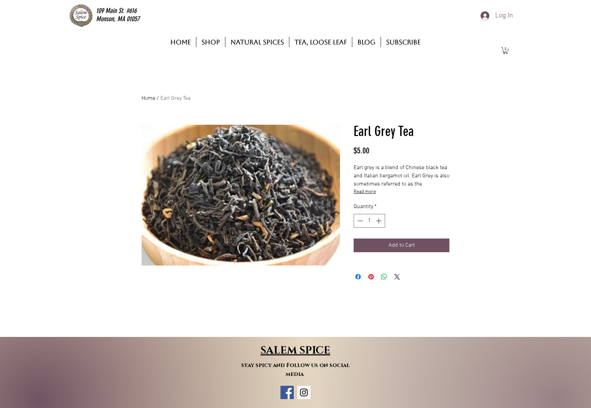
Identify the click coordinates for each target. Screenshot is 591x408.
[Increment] (379, 220)
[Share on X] (397, 277)
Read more (365, 192)
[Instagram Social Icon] (304, 392)
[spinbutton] (369, 220)
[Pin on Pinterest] (371, 277)
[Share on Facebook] (358, 277)
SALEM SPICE (295, 350)
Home (148, 98)
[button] (505, 50)
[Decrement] (359, 220)
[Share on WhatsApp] (384, 277)
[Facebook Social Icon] (287, 392)
